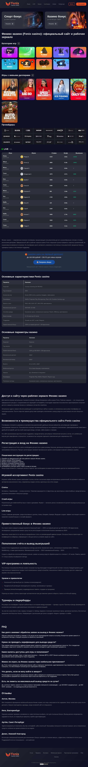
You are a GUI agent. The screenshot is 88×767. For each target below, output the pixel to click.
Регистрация (81, 4)
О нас (31, 753)
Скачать (56, 757)
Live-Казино (47, 4)
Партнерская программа (71, 753)
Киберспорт (62, 4)
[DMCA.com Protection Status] (44, 764)
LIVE (34, 4)
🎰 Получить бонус (44, 262)
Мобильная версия (56, 753)
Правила (38, 753)
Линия (28, 4)
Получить (8, 23)
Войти (71, 4)
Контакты (45, 753)
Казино (39, 4)
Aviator (54, 4)
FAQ (82, 753)
